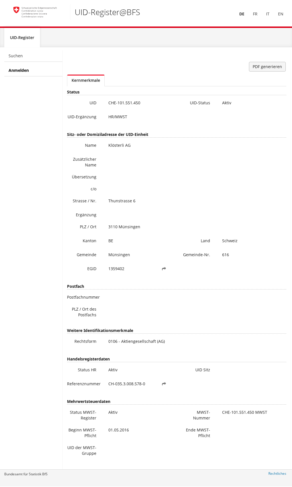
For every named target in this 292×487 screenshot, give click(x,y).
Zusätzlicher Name (84, 162)
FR (255, 14)
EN (280, 14)
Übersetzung (84, 177)
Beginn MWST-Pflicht (82, 432)
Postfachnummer (83, 297)
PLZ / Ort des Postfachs (84, 311)
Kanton (89, 240)
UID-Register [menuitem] (22, 37)
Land (205, 240)
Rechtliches (277, 473)
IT (267, 14)
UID (93, 102)
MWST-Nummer (201, 415)
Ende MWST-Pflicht (198, 432)
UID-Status (200, 102)
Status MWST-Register (83, 415)
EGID (91, 268)
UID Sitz (202, 369)
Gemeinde (86, 254)
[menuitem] (242, 14)
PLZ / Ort (88, 226)
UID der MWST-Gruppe (81, 450)
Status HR (87, 369)
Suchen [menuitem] (16, 55)
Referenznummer (84, 383)
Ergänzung (86, 214)
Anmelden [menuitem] (19, 70)
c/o (93, 188)
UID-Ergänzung (82, 116)
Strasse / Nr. (84, 200)
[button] (164, 269)
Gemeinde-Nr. (196, 254)
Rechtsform (85, 341)
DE (241, 14)
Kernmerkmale (86, 80)
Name (90, 145)
